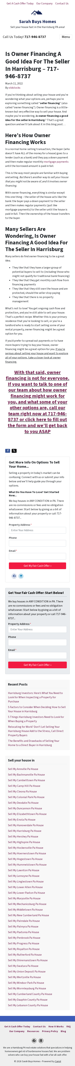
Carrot (58, 1061)
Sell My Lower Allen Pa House (25, 887)
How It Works (56, 1026)
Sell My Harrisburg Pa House (24, 831)
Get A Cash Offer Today (20, 3)
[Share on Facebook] (7, 451)
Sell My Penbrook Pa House (24, 938)
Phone (13, 538)
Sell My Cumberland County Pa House (30, 994)
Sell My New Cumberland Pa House (28, 915)
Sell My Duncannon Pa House (25, 808)
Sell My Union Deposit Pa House (27, 972)
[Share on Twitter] (14, 451)
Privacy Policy (50, 1031)
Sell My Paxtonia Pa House (23, 932)
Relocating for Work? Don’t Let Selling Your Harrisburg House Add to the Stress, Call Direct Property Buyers (36, 731)
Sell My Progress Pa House (23, 943)
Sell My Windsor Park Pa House (26, 983)
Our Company (44, 3)
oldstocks (14, 88)
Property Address (20, 525)
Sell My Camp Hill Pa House (24, 786)
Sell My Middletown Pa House (25, 910)
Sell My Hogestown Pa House (25, 859)
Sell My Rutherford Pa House (25, 955)
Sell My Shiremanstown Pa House (28, 960)
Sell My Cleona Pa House (22, 791)
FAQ (68, 1026)
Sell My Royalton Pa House (24, 949)
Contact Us (62, 3)
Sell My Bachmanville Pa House (26, 775)
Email (13, 551)
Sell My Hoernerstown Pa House (27, 853)
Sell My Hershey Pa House (23, 836)
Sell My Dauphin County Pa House (27, 1000)
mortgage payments (56, 162)
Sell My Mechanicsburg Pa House (27, 904)
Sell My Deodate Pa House (23, 803)
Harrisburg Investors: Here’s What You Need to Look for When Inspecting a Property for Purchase (35, 697)
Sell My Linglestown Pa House (26, 881)
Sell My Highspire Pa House (24, 842)
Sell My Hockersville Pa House (25, 848)
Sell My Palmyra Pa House (23, 927)
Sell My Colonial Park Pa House (26, 797)
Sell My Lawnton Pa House (23, 870)
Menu (66, 36)
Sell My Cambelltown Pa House (26, 780)
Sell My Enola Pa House (21, 820)
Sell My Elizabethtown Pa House (27, 814)
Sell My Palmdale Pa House (24, 921)
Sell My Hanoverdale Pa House (26, 825)
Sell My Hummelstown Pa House (27, 865)
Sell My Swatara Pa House (23, 966)
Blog (63, 1031)
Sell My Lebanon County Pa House (28, 1005)
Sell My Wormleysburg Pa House (27, 988)
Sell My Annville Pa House (23, 769)
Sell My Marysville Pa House (24, 898)
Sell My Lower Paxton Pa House (26, 893)
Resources (33, 1031)
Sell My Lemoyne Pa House (23, 876)
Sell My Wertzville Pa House (24, 977)
